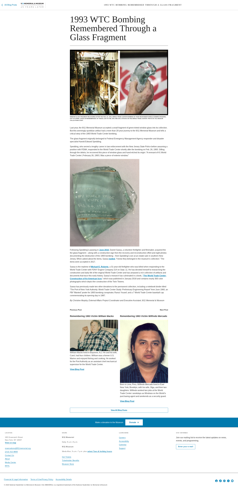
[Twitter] (228, 481)
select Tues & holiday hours (99, 451)
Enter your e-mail (185, 447)
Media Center (10, 462)
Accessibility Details (64, 479)
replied (112, 259)
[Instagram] (224, 481)
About (7, 459)
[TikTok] (220, 481)
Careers (122, 438)
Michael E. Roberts (99, 267)
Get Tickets (66, 457)
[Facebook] (216, 481)
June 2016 (104, 250)
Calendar (122, 445)
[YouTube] (232, 481)
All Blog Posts (10, 5)
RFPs (7, 466)
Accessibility (124, 441)
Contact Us (9, 455)
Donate (132, 422)
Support (122, 448)
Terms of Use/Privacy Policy (41, 479)
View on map (10, 443)
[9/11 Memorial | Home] (33, 5)
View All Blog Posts (119, 410)
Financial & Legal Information (16, 479)
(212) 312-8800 (11, 452)
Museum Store (68, 464)
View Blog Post (77, 369)
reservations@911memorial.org (18, 448)
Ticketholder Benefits (70, 460)
